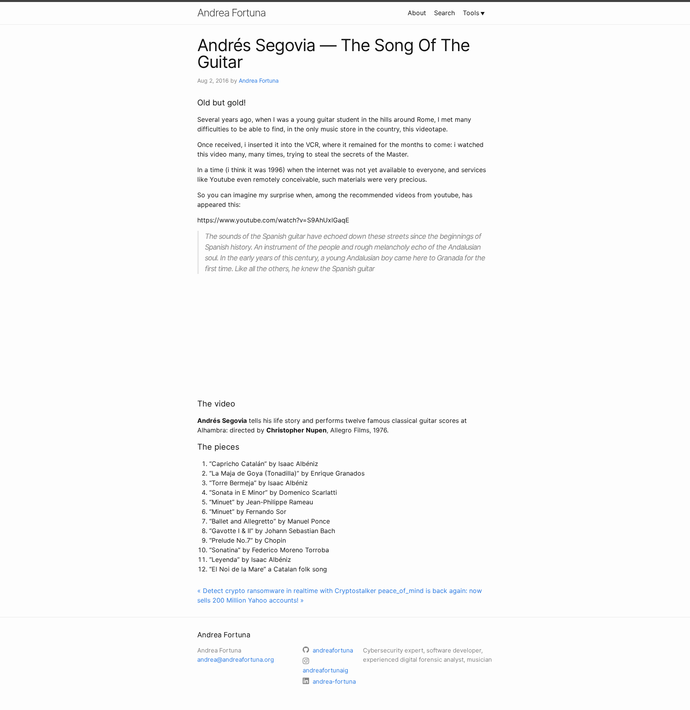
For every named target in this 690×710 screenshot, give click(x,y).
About (417, 13)
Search (444, 13)
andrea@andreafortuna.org (235, 659)
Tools (471, 13)
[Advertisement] (345, 336)
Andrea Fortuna (231, 12)
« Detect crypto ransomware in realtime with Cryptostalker (286, 591)
